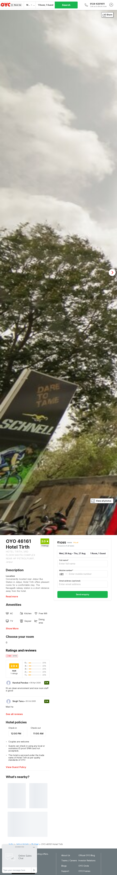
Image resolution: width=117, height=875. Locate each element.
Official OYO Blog (86, 855)
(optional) (69, 581)
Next (112, 272)
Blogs (64, 866)
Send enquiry (82, 594)
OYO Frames (84, 871)
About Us (65, 855)
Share (109, 14)
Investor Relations (86, 860)
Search (66, 5)
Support (65, 871)
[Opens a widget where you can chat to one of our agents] (19, 858)
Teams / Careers (69, 860)
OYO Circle (83, 866)
